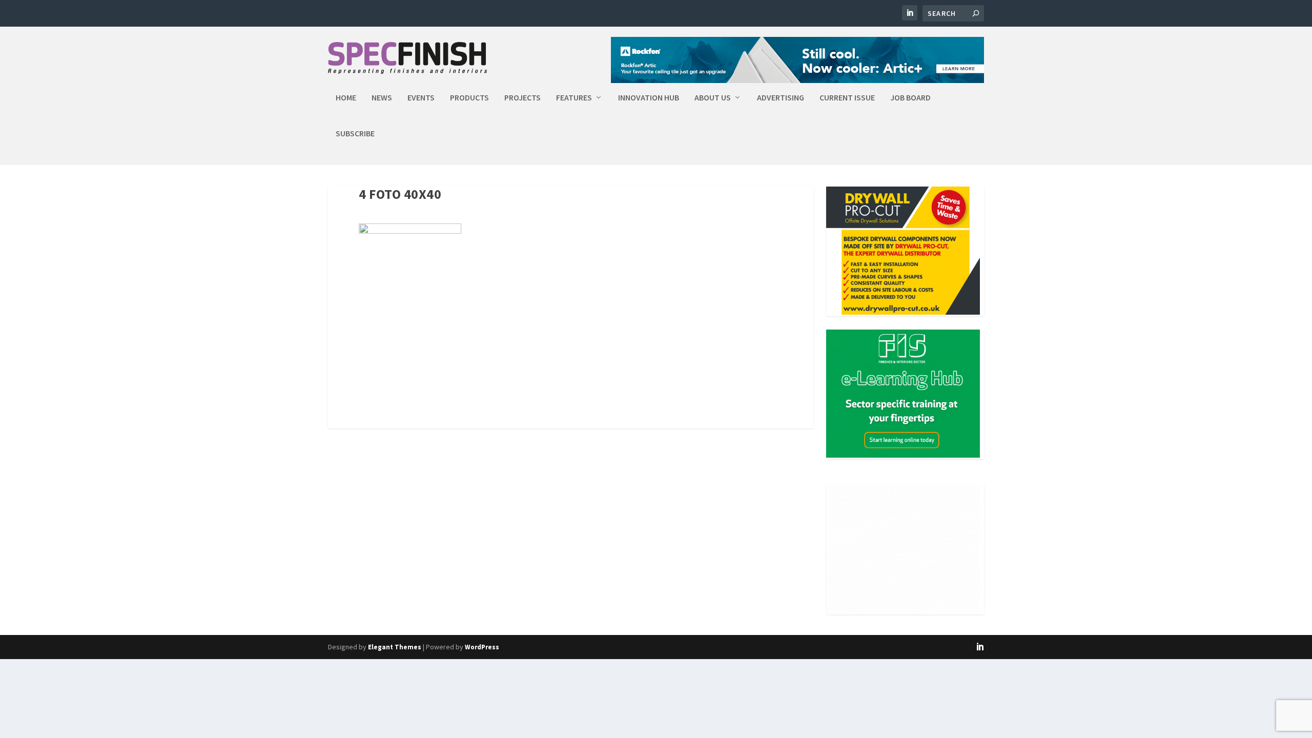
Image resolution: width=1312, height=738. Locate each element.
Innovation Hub (648, 97)
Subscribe (355, 133)
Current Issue (847, 97)
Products (469, 97)
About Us (712, 97)
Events (421, 97)
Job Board (910, 97)
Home (346, 97)
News (382, 97)
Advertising (780, 97)
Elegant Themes (394, 647)
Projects (522, 97)
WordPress (482, 647)
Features (574, 97)
